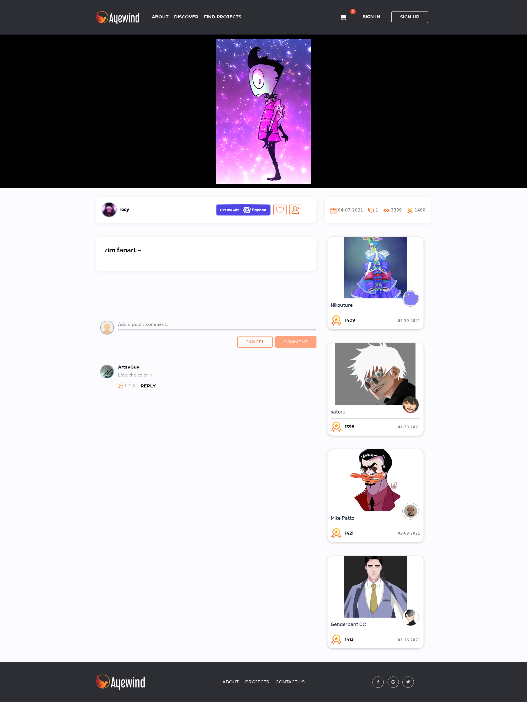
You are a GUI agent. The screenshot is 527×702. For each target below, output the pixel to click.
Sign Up (409, 17)
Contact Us (290, 682)
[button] (416, 209)
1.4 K (129, 386)
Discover (186, 17)
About (160, 17)
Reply (148, 386)
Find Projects (222, 17)
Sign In (371, 17)
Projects (257, 682)
